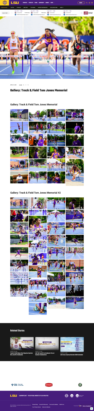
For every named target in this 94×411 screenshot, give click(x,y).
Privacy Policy (35, 404)
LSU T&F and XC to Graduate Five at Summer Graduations (44, 354)
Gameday (41, 3)
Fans (36, 3)
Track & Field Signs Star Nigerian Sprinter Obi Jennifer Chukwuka (21, 354)
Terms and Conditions (53, 404)
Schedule (19, 7)
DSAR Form (61, 404)
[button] (82, 13)
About (47, 3)
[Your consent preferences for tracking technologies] (91, 408)
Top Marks (32, 7)
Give (52, 3)
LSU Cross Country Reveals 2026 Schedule (71, 355)
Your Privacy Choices (36, 407)
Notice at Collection (46, 407)
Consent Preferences (43, 404)
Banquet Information (42, 8)
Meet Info (26, 7)
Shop (82, 3)
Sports (25, 3)
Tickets (31, 3)
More (61, 7)
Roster (12, 7)
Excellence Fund (53, 8)
